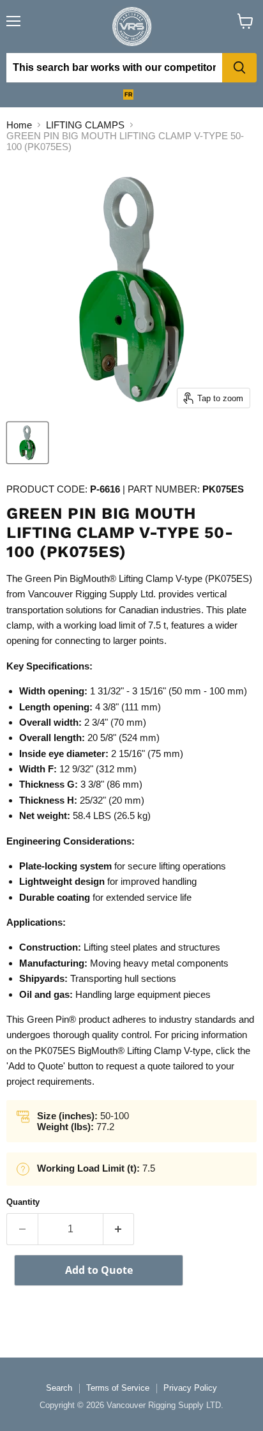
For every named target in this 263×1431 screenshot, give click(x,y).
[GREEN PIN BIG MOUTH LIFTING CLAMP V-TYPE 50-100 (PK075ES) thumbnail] (27, 442)
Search (59, 1388)
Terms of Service (117, 1388)
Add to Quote (99, 1270)
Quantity (23, 1202)
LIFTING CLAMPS (85, 124)
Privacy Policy (190, 1388)
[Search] (239, 67)
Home (19, 124)
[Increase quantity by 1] (119, 1229)
